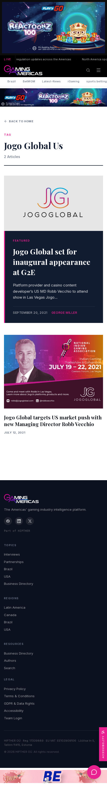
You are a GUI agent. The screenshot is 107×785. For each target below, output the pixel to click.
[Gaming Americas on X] (30, 521)
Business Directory (18, 584)
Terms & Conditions (19, 696)
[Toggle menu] (98, 70)
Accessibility (13, 711)
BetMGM (29, 81)
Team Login (13, 718)
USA (7, 576)
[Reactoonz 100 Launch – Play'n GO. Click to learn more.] (53, 27)
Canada (10, 615)
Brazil (11, 81)
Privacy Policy (15, 689)
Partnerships (14, 562)
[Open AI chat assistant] (94, 772)
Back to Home (21, 121)
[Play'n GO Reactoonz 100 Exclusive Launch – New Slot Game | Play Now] (53, 97)
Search (9, 668)
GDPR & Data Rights (19, 703)
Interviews (12, 554)
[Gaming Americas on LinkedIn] (19, 521)
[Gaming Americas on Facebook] (8, 521)
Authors (10, 660)
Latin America (14, 607)
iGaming (73, 81)
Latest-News (51, 81)
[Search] (88, 70)
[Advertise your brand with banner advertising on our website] (53, 776)
